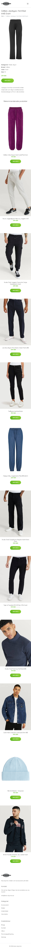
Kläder (10, 65)
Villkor (3, 931)
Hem (2, 16)
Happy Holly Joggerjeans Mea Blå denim (15, 476)
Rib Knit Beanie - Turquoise (16, 791)
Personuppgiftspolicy (7, 934)
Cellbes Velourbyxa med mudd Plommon (15, 155)
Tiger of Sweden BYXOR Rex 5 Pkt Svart (15, 605)
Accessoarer (5, 905)
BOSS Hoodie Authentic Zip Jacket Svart (15, 854)
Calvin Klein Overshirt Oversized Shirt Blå (15, 732)
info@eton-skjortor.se (7, 895)
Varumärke (4, 914)
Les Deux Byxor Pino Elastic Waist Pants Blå (15, 348)
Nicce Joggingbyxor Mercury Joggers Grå (15, 218)
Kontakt (3, 928)
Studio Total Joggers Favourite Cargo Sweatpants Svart (15, 283)
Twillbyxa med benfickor (15, 411)
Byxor (14, 65)
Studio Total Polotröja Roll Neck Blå (15, 669)
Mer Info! (7, 80)
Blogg (3, 925)
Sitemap (3, 937)
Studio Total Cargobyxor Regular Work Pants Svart (15, 540)
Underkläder (4, 911)
